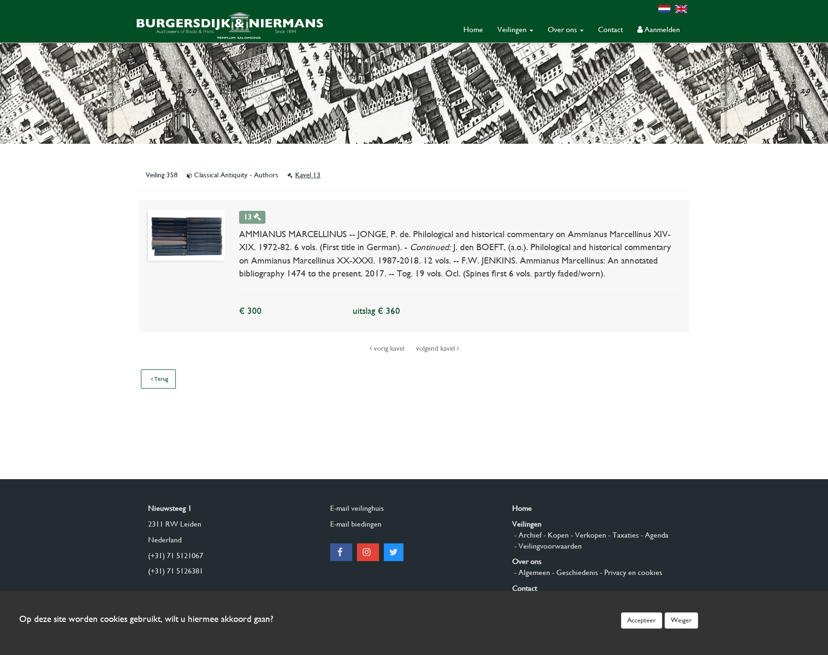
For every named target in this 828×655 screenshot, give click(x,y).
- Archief (526, 535)
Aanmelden (661, 29)
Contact (610, 29)
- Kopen (555, 535)
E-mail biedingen (355, 524)
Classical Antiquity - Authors (236, 175)
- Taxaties (622, 535)
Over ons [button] (563, 29)
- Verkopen (587, 535)
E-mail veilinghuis (357, 508)
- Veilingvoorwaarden (547, 546)
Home (473, 29)
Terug (160, 379)
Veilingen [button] (513, 29)
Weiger (681, 620)
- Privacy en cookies (630, 572)
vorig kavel (389, 348)
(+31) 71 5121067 (175, 555)
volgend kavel (436, 348)
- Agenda (653, 535)
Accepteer (641, 620)
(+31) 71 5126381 (175, 570)
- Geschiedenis (574, 572)
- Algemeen (531, 572)
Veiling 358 (163, 175)
